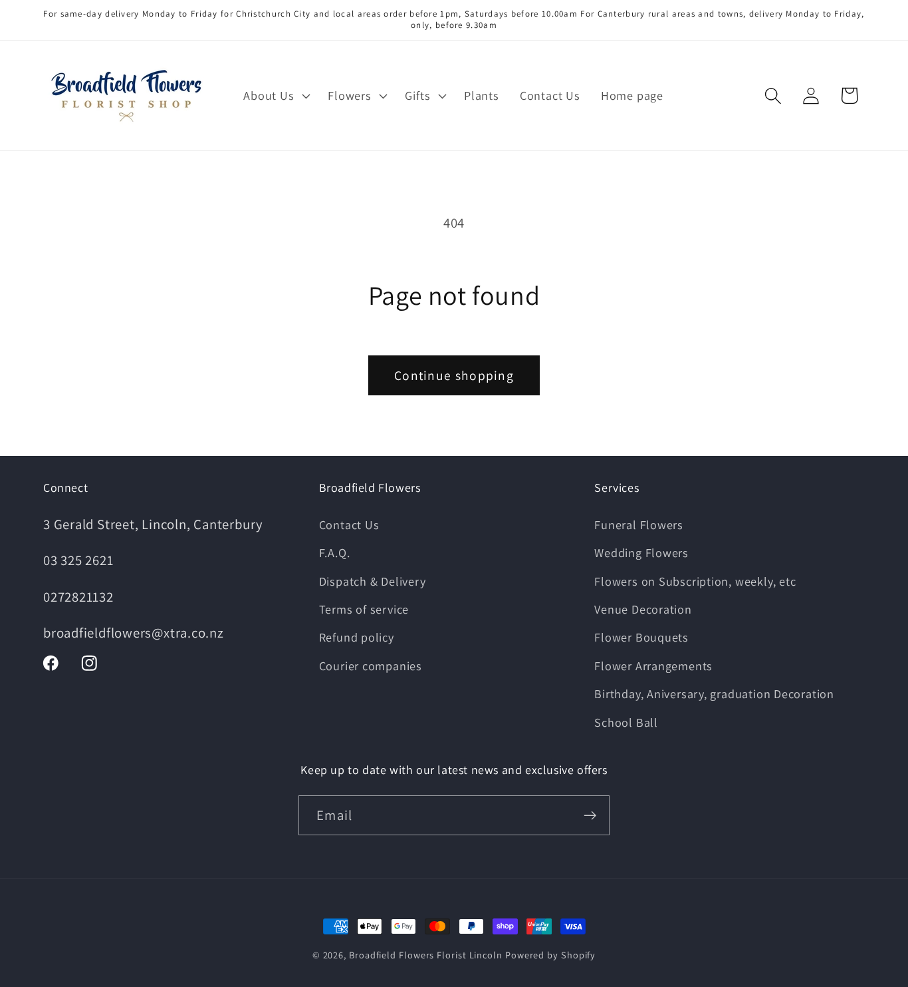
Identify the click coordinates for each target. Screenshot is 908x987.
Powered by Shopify (550, 954)
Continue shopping (454, 375)
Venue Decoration (642, 609)
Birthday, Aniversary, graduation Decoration (714, 693)
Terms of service (364, 609)
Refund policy (356, 637)
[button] (275, 96)
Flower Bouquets (641, 637)
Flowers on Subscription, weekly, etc (695, 581)
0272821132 (78, 597)
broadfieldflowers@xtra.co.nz (133, 633)
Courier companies (370, 666)
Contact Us (349, 524)
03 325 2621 (78, 560)
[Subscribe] (590, 815)
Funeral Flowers (638, 524)
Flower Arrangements (653, 666)
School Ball (626, 722)
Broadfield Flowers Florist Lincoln (426, 954)
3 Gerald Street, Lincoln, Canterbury (153, 524)
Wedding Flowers (641, 552)
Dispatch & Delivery (372, 581)
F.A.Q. (334, 552)
